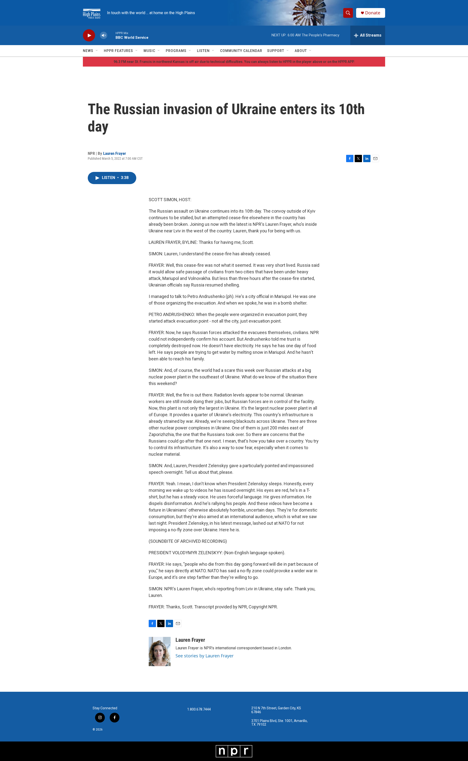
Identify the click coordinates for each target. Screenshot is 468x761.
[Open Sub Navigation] (97, 51)
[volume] (103, 35)
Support (275, 51)
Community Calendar (241, 51)
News (88, 51)
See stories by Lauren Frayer (205, 656)
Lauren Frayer (114, 153)
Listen (203, 51)
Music (149, 51)
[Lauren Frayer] (160, 651)
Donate (372, 12)
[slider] (111, 35)
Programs (176, 51)
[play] (89, 35)
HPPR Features (118, 51)
